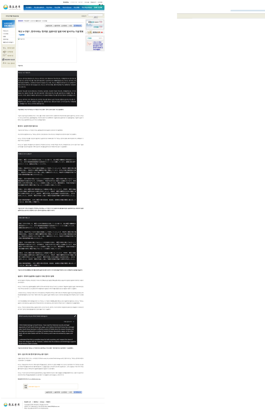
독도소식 (5, 31)
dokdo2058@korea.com (53, 406)
